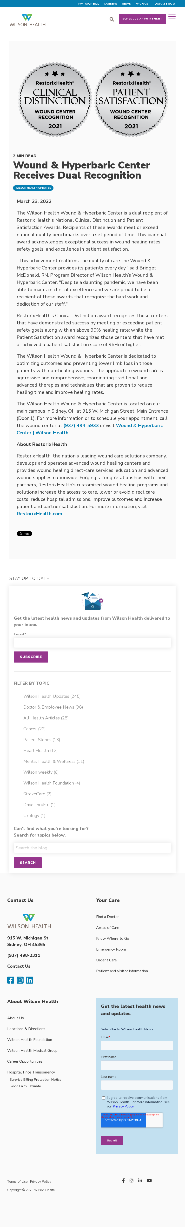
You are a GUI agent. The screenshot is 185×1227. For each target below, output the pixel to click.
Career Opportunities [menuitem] (25, 1061)
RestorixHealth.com (39, 513)
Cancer (34, 729)
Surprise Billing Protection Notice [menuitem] (35, 1079)
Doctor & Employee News (53, 707)
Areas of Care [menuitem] (107, 927)
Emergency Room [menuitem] (111, 949)
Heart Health (40, 750)
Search (28, 862)
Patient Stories (41, 740)
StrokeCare (37, 794)
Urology (34, 815)
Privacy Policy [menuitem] (40, 1181)
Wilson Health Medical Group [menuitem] (32, 1050)
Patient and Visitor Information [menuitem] (122, 971)
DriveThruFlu (39, 805)
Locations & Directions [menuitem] (26, 1029)
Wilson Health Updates (33, 188)
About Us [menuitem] (15, 1018)
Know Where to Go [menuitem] (112, 938)
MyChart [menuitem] (143, 4)
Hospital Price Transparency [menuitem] (31, 1072)
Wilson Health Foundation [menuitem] (29, 1039)
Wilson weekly (41, 772)
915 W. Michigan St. (28, 938)
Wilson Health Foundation (51, 783)
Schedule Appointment (142, 18)
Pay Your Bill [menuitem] (88, 4)
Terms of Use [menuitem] (17, 1181)
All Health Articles (46, 718)
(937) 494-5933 (81, 425)
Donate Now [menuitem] (165, 4)
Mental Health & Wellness (53, 761)
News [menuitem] (126, 4)
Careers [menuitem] (110, 4)
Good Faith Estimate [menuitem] (25, 1086)
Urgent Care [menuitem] (106, 960)
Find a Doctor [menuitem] (107, 916)
